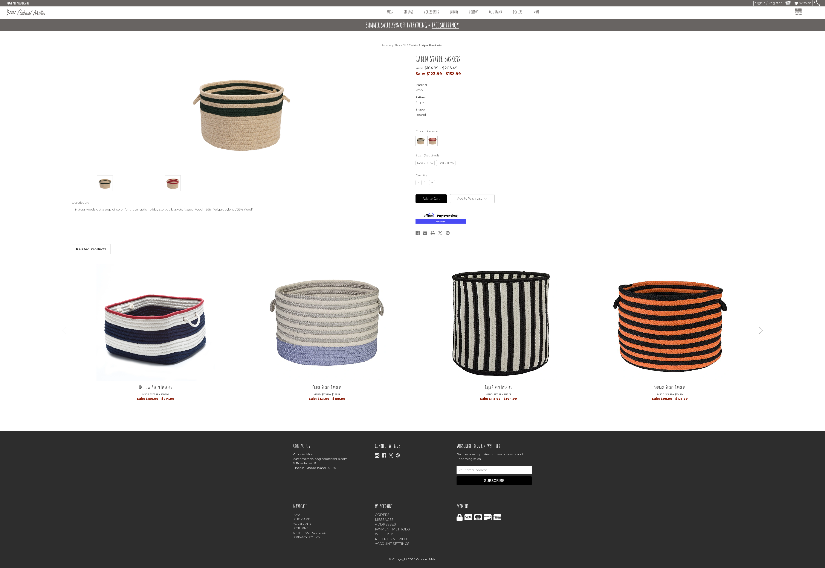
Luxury (454, 12)
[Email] (425, 233)
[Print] (433, 233)
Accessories (431, 12)
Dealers (517, 12)
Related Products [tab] (91, 249)
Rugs (390, 12)
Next (761, 330)
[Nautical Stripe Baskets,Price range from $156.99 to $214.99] (155, 322)
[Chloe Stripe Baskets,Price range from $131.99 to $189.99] (327, 322)
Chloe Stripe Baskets (326, 387)
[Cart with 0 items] (788, 3)
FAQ (296, 515)
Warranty (302, 524)
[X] (391, 455)
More (536, 12)
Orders (382, 515)
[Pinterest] (448, 233)
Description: (80, 202)
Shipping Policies (309, 533)
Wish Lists (384, 534)
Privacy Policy (306, 537)
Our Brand (495, 12)
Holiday (473, 12)
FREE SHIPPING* (445, 25)
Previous (64, 330)
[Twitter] (440, 233)
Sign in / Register (768, 3)
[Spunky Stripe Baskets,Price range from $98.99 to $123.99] (670, 322)
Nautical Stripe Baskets (155, 387)
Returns (301, 528)
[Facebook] (418, 233)
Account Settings (392, 544)
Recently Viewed (391, 539)
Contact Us (301, 446)
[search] (817, 3)
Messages (384, 520)
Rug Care (301, 519)
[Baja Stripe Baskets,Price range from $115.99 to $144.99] (498, 322)
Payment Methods (392, 529)
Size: (427, 155)
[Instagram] (377, 455)
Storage (408, 12)
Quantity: (422, 175)
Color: (428, 131)
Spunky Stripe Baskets (669, 387)
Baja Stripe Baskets (498, 387)
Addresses (385, 524)
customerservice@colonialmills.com (320, 459)
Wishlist (804, 3)
